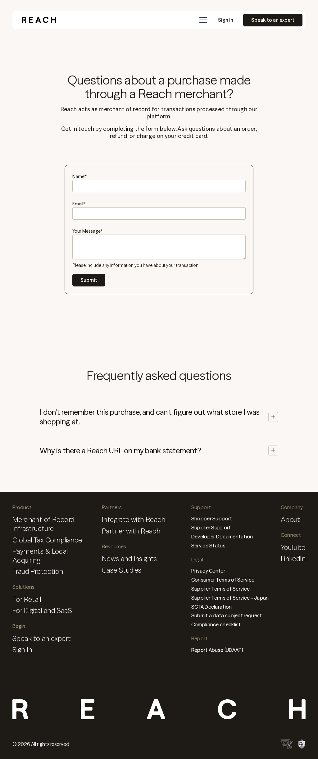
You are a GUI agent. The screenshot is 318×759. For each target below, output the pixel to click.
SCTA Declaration (211, 607)
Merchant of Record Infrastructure (43, 524)
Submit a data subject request (226, 615)
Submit (88, 280)
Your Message (87, 231)
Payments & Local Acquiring (40, 556)
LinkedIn (293, 559)
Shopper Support (211, 518)
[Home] (39, 20)
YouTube (293, 547)
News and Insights (129, 559)
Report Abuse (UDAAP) (217, 650)
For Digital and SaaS (42, 610)
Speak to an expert (272, 20)
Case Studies (122, 570)
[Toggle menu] (203, 20)
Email (78, 204)
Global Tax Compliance (47, 540)
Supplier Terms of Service (220, 589)
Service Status (208, 545)
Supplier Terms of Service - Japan (230, 598)
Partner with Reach (131, 531)
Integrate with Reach (133, 519)
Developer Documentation (222, 536)
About (290, 519)
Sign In (225, 20)
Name (79, 176)
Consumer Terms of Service (223, 580)
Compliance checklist (216, 624)
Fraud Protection (37, 571)
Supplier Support (211, 527)
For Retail (26, 599)
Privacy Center (208, 571)
